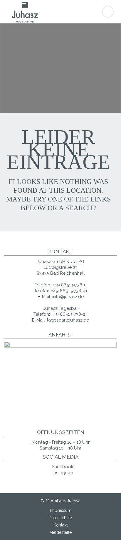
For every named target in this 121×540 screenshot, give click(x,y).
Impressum (60, 510)
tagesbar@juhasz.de (68, 320)
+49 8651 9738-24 (69, 314)
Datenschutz (60, 517)
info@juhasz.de (68, 296)
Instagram (62, 472)
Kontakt (60, 525)
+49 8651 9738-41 (69, 290)
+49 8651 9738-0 (69, 285)
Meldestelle (60, 532)
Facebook (62, 466)
